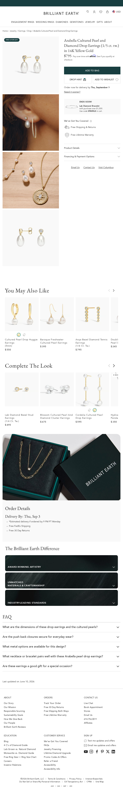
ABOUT (108, 22)
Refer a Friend (51, 761)
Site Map (100, 782)
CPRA (89, 782)
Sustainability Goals (13, 715)
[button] (92, 148)
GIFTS (100, 22)
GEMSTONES (77, 22)
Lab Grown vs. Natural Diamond (20, 749)
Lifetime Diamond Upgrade (57, 753)
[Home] (61, 13)
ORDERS (48, 698)
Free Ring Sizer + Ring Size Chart (20, 757)
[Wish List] (100, 12)
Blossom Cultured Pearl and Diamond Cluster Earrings (56, 417)
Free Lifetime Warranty (55, 715)
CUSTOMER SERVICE (54, 736)
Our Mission (10, 707)
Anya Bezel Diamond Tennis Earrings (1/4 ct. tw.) (91, 343)
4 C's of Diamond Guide (16, 745)
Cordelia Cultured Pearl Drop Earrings (89, 417)
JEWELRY (90, 22)
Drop (29, 31)
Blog (6, 742)
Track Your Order (52, 703)
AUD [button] (52, 786)
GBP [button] (64, 786)
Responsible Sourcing (14, 711)
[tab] (61, 563)
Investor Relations (12, 765)
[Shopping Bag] (107, 12)
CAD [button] (58, 786)
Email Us (88, 715)
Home (5, 31)
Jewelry (13, 31)
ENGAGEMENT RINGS (22, 22)
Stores (87, 711)
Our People (9, 723)
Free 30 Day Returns (19, 531)
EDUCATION (10, 736)
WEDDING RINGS (45, 22)
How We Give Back (13, 719)
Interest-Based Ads (94, 779)
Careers (8, 761)
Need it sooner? (72, 92)
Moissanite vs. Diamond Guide (19, 753)
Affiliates (88, 723)
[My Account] (94, 12)
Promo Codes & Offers (55, 757)
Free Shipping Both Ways (56, 711)
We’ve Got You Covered (56, 742)
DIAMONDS (62, 22)
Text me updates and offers (101, 741)
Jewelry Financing (52, 749)
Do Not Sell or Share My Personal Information (39, 782)
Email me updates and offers (102, 746)
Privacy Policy (75, 779)
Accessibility (50, 765)
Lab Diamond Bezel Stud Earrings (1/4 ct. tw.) (19, 418)
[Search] (87, 11)
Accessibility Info (52, 769)
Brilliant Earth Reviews (15, 727)
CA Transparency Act (73, 782)
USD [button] (70, 786)
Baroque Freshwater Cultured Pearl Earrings (53, 341)
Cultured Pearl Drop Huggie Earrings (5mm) (21, 343)
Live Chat (88, 703)
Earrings (21, 31)
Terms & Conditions (57, 779)
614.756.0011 (90, 719)
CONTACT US (91, 698)
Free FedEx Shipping (19, 526)
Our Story (8, 703)
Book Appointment (93, 707)
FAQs (46, 745)
